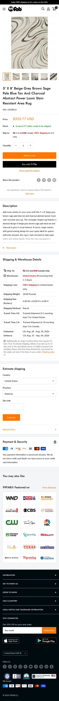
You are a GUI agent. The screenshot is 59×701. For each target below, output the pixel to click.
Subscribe (49, 630)
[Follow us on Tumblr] (52, 667)
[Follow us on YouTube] (31, 667)
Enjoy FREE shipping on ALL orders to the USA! (29, 2)
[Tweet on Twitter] (49, 180)
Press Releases (49, 487)
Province (7, 388)
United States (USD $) (12, 653)
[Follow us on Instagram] (20, 667)
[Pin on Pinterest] (44, 180)
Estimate (11, 417)
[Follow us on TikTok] (36, 667)
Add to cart (29, 155)
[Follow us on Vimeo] (41, 667)
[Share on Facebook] (39, 180)
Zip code (7, 400)
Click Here (29, 194)
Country (6, 375)
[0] (54, 9)
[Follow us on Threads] (15, 667)
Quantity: (7, 145)
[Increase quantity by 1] (30, 145)
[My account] (48, 8)
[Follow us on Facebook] (5, 667)
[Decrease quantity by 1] (16, 145)
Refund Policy (9, 429)
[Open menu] (4, 9)
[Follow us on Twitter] (10, 667)
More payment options (29, 170)
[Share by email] (54, 180)
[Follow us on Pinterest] (25, 667)
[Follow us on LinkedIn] (46, 667)
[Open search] (43, 8)
